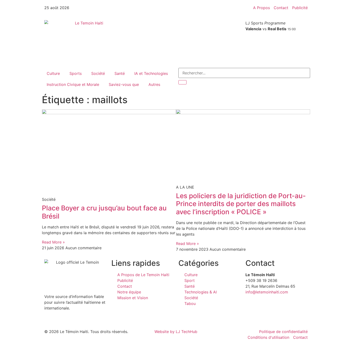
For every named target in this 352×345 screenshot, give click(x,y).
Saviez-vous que (124, 84)
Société (98, 73)
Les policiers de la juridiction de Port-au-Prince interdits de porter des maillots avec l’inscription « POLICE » (241, 204)
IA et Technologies (151, 73)
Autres (154, 84)
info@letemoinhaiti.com (266, 292)
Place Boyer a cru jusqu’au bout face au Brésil (104, 212)
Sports (75, 73)
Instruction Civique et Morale (73, 84)
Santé (119, 73)
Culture (53, 73)
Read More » (53, 242)
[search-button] (182, 82)
